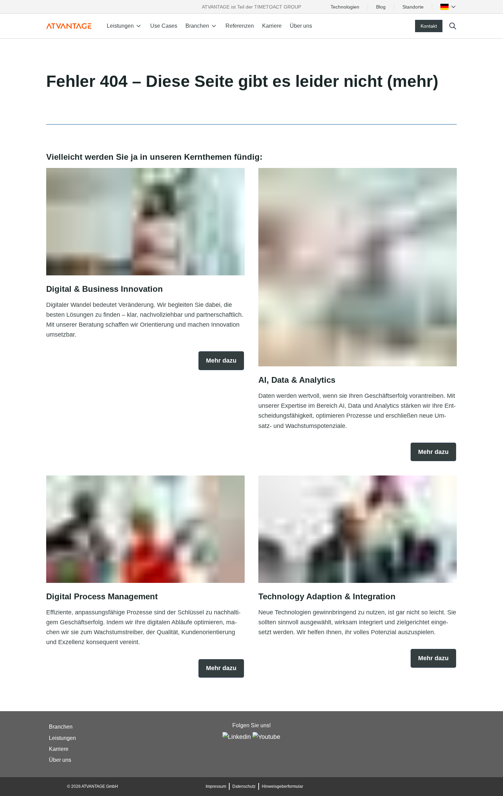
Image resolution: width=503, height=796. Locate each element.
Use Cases (163, 26)
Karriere (272, 26)
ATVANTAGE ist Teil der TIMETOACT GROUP (251, 7)
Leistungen (62, 738)
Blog (381, 7)
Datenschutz (244, 786)
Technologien (345, 7)
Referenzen (239, 26)
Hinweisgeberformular (282, 786)
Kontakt (429, 26)
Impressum (216, 786)
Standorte (413, 7)
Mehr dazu (221, 360)
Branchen (61, 727)
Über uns (301, 26)
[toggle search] (453, 26)
